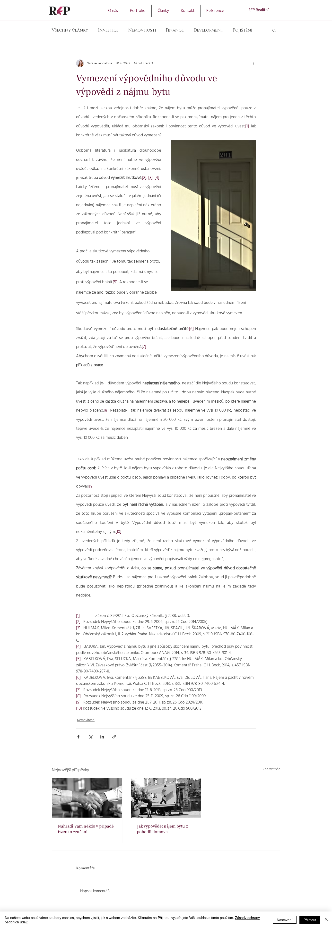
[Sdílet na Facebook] (78, 736)
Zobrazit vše (271, 769)
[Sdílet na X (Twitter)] (90, 736)
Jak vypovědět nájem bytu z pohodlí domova (162, 829)
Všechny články (70, 30)
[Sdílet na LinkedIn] (102, 736)
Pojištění (242, 30)
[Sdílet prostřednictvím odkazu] (114, 736)
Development (208, 30)
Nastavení (284, 919)
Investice (108, 30)
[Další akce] (253, 63)
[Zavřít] (326, 919)
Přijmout (310, 919)
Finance (175, 30)
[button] (137, 11)
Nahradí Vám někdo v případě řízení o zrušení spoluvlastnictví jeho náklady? (86, 829)
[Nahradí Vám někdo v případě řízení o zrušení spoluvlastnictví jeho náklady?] (87, 798)
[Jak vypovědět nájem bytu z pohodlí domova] (166, 798)
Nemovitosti (142, 30)
